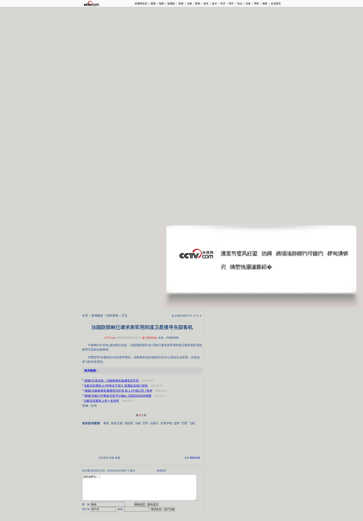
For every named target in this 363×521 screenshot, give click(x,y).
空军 (145, 423)
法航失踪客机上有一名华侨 (101, 400)
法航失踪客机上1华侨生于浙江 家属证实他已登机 (116, 385)
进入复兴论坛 (149, 337)
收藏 (117, 457)
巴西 (184, 423)
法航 (138, 423)
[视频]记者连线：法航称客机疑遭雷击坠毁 (111, 380)
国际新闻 (112, 315)
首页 (85, 315)
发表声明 (166, 423)
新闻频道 (97, 315)
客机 (106, 423)
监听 (177, 423)
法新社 (154, 423)
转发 (111, 457)
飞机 (192, 423)
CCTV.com (110, 337)
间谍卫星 (117, 423)
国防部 (128, 423)
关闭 (186, 457)
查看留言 (162, 470)
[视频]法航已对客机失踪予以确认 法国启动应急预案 (117, 395)
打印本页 (104, 457)
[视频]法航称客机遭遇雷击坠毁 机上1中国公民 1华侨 (118, 390)
